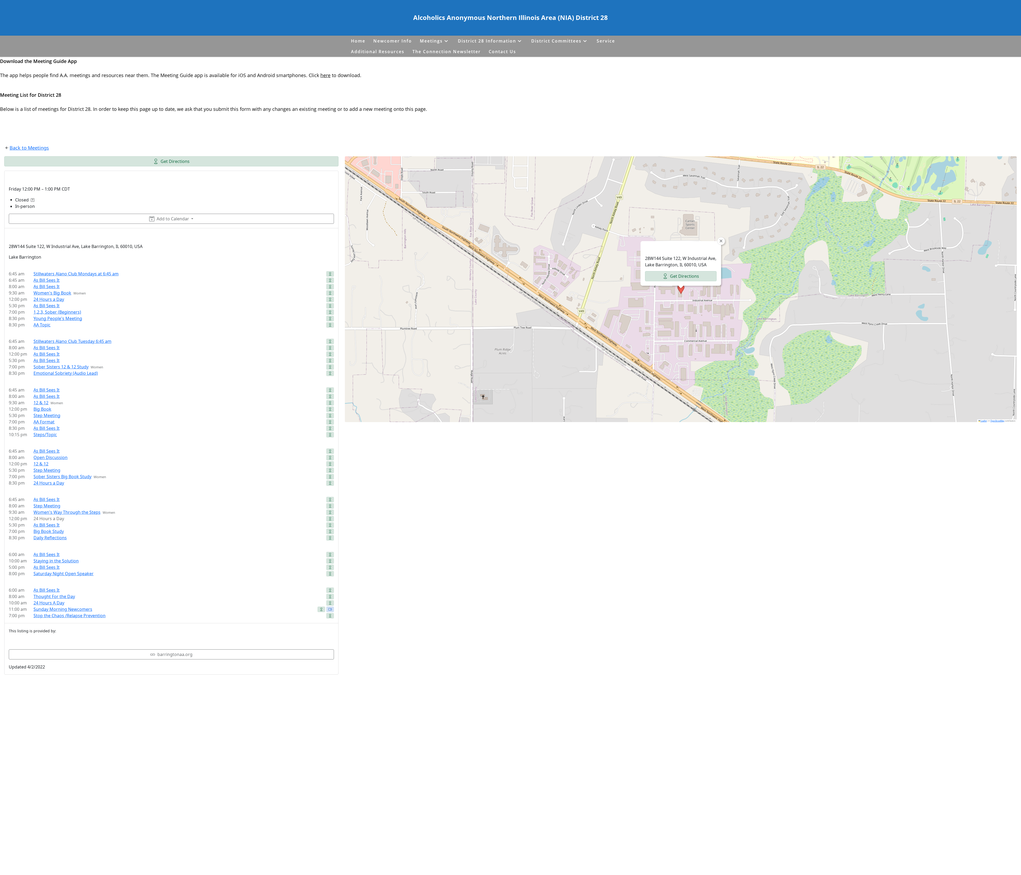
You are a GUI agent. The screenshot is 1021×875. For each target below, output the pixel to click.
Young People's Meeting (58, 318)
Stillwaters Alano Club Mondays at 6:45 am (76, 274)
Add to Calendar (173, 219)
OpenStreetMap (997, 420)
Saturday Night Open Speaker (64, 574)
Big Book (42, 409)
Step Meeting (47, 415)
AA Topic (42, 325)
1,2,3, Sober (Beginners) (57, 312)
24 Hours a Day (49, 299)
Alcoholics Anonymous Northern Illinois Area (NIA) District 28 (510, 17)
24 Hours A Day (49, 603)
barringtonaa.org (175, 654)
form (246, 109)
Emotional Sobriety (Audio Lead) (66, 373)
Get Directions (175, 161)
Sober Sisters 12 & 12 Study (61, 367)
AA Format (44, 422)
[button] (680, 289)
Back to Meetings (29, 148)
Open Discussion (51, 457)
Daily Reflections (50, 538)
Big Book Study (49, 531)
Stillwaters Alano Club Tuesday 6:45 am (72, 341)
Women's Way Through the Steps (67, 512)
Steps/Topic (45, 435)
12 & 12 (41, 403)
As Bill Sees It (47, 280)
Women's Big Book (52, 293)
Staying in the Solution (56, 561)
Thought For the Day (54, 596)
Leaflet (983, 420)
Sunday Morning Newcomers (63, 609)
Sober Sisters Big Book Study (62, 476)
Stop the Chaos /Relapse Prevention (70, 616)
